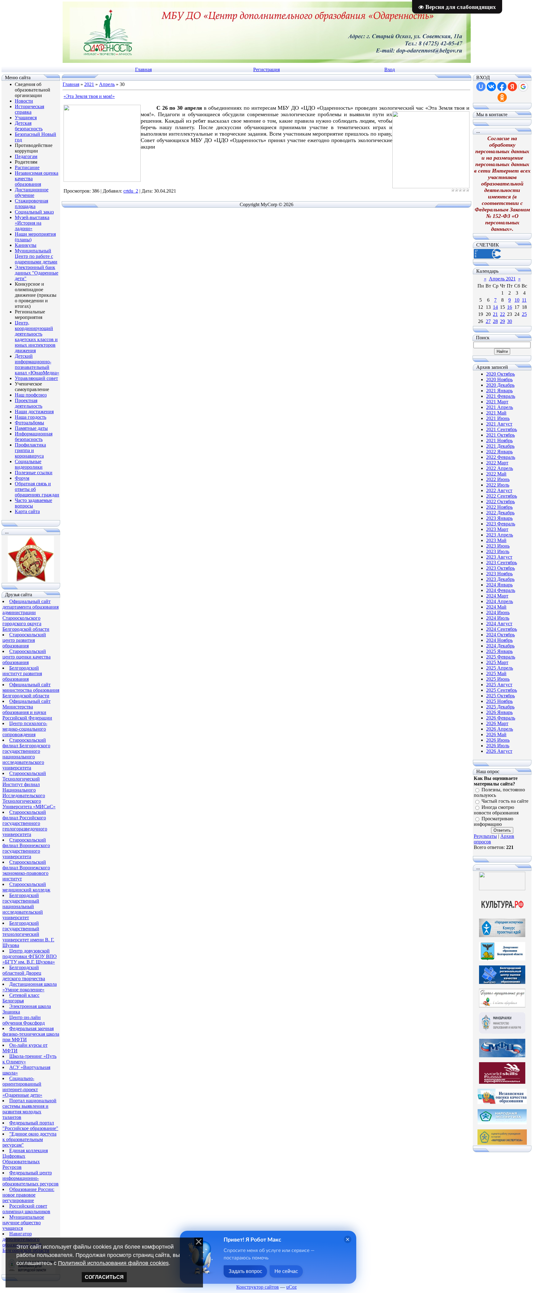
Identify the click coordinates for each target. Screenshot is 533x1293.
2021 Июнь (498, 418)
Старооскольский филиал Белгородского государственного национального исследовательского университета (26, 753)
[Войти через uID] (480, 86)
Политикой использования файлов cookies (113, 1263)
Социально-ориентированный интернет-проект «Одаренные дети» (22, 1087)
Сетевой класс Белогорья (20, 998)
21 (495, 314)
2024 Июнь (498, 612)
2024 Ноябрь (499, 640)
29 (502, 321)
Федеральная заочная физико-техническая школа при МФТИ (30, 1034)
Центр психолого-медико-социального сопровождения (24, 729)
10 (516, 300)
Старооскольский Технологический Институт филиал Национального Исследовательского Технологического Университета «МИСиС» (29, 790)
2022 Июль (497, 484)
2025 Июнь (498, 679)
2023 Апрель (499, 534)
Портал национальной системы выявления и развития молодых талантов (29, 1109)
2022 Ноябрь (499, 507)
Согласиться (104, 1277)
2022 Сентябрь (501, 496)
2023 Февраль (500, 523)
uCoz (291, 1287)
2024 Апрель (499, 601)
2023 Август (499, 557)
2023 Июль (497, 551)
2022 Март (497, 462)
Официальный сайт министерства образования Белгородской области (30, 690)
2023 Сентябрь (501, 562)
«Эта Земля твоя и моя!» (89, 96)
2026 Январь (499, 712)
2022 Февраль (500, 457)
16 (509, 307)
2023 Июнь (498, 546)
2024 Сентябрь (501, 629)
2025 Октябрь (500, 695)
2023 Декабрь (500, 579)
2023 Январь (499, 518)
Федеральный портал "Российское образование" (30, 1125)
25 (524, 314)
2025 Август (499, 684)
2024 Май (496, 607)
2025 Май (496, 673)
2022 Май (496, 473)
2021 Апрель (499, 407)
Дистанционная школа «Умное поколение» (29, 986)
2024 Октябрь (500, 634)
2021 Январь (499, 390)
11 (524, 300)
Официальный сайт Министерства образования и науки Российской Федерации (27, 709)
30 (509, 321)
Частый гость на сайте (504, 801)
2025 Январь (499, 651)
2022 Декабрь (500, 512)
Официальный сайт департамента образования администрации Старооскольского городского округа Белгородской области (30, 615)
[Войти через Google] (523, 87)
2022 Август (499, 490)
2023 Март (497, 529)
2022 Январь (499, 451)
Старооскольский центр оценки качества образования (26, 657)
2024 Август (499, 623)
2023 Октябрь (500, 568)
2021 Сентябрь (501, 429)
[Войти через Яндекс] (512, 86)
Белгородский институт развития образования (22, 673)
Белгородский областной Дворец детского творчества (23, 973)
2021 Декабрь (500, 446)
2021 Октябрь (500, 435)
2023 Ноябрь (499, 573)
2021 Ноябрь (499, 440)
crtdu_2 (130, 191)
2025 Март (497, 662)
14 (495, 307)
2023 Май (496, 540)
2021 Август (499, 423)
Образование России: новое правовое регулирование (28, 1195)
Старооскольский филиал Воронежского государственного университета (26, 848)
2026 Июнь (498, 740)
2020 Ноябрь (499, 379)
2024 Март (497, 595)
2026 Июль (497, 745)
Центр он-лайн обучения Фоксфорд (23, 1020)
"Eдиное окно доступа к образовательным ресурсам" (29, 1139)
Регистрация (266, 69)
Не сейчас (286, 1271)
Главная (143, 69)
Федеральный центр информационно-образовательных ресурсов (30, 1178)
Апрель (107, 84)
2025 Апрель (499, 668)
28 (495, 321)
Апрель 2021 (502, 278)
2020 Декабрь (500, 385)
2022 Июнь (498, 479)
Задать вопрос (245, 1271)
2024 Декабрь (500, 645)
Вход (389, 69)
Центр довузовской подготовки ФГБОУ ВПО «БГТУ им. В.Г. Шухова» (29, 956)
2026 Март (497, 723)
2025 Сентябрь (501, 690)
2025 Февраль (500, 656)
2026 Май (496, 734)
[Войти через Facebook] (501, 86)
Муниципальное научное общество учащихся (23, 1222)
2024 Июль (497, 618)
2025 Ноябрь (499, 701)
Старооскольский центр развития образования (24, 640)
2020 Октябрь (500, 374)
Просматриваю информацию (493, 821)
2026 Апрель (499, 729)
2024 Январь (499, 584)
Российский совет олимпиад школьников (26, 1208)
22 (502, 314)
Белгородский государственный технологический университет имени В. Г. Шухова (28, 934)
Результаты (485, 836)
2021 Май (496, 412)
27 (488, 321)
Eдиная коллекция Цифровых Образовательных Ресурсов (25, 1159)
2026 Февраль (500, 717)
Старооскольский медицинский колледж (26, 887)
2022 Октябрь (500, 501)
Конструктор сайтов (257, 1287)
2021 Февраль (500, 396)
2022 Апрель (499, 468)
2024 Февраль (500, 590)
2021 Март (497, 401)
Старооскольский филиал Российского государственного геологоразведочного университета (24, 823)
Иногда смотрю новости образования (496, 810)
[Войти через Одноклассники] (502, 97)
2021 (89, 84)
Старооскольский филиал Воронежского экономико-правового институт (26, 870)
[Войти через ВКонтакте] (491, 86)
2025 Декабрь (500, 706)
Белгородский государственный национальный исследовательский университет (22, 906)
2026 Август (499, 751)
